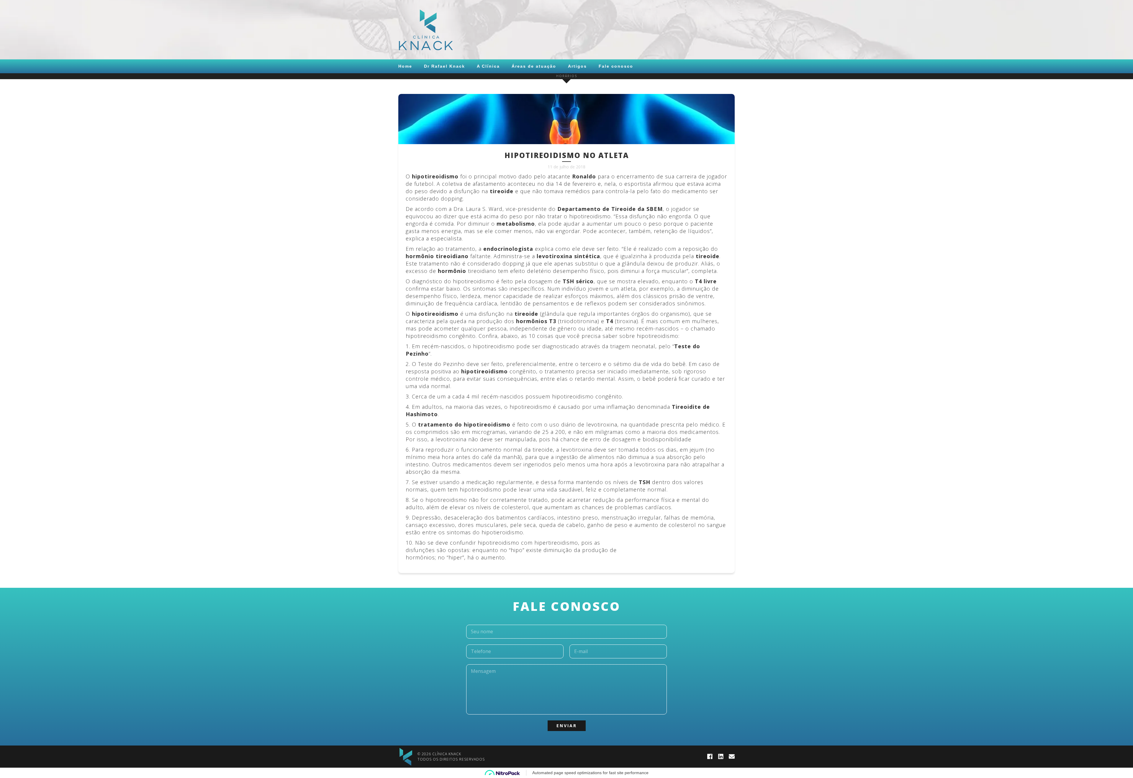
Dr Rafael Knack (444, 66)
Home (405, 66)
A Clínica (488, 66)
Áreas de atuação (534, 66)
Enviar (566, 725)
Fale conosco (616, 66)
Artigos (577, 66)
